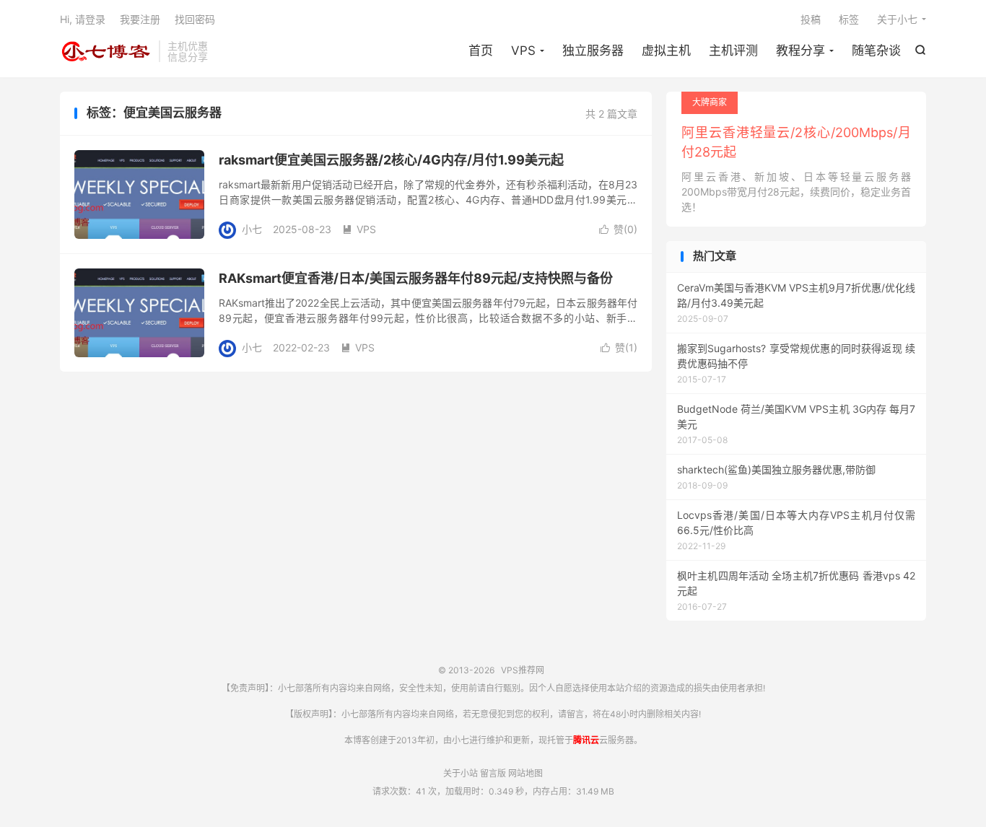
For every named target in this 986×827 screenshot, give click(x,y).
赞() (618, 229)
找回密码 (195, 19)
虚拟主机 (666, 50)
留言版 (493, 773)
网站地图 (525, 773)
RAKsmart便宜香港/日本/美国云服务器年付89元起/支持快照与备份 (416, 278)
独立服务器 (593, 50)
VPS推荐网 (106, 51)
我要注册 (140, 19)
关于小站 (460, 773)
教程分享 (800, 50)
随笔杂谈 (876, 50)
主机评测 (733, 50)
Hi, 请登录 (82, 19)
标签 (849, 19)
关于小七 (897, 19)
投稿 (810, 19)
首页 (480, 50)
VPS (523, 50)
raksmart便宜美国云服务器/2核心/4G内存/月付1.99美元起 (391, 159)
